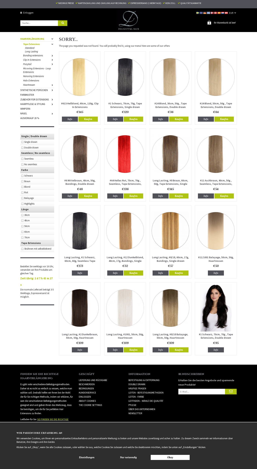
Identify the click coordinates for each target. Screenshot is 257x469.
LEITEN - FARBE (136, 396)
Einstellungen (86, 457)
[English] (201, 12)
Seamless (28, 158)
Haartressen (29, 84)
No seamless (30, 164)
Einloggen (28, 12)
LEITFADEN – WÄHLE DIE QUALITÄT (145, 401)
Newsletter (135, 413)
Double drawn (31, 147)
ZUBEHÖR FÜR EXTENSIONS (34, 99)
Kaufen (88, 119)
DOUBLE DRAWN (136, 384)
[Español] (219, 12)
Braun (27, 181)
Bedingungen (86, 388)
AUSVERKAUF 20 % (29, 118)
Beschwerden (87, 384)
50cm (27, 226)
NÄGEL (23, 113)
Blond (27, 186)
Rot (26, 192)
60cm (27, 231)
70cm (27, 237)
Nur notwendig (128, 457)
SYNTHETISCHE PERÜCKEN (34, 90)
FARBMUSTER (27, 94)
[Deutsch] (205, 12)
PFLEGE (132, 405)
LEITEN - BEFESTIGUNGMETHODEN (145, 392)
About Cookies (87, 401)
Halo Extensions (31, 80)
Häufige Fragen (137, 388)
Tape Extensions (31, 44)
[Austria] (226, 12)
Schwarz (28, 175)
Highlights (29, 203)
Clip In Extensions (32, 59)
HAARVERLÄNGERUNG (32, 38)
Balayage (29, 198)
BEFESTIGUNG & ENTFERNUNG (144, 380)
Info (70, 119)
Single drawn (30, 142)
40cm (27, 220)
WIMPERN (25, 108)
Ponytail (27, 64)
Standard (29, 48)
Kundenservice (87, 392)
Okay (170, 457)
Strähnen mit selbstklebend (37, 248)
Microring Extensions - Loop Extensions (37, 70)
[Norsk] (212, 12)
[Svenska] (198, 12)
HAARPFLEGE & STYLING (32, 104)
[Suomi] (209, 12)
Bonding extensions (33, 55)
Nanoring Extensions (33, 76)
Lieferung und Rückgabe (93, 380)
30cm (27, 215)
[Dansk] (216, 12)
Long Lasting (31, 51)
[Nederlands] (223, 12)
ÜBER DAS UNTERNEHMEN (141, 409)
